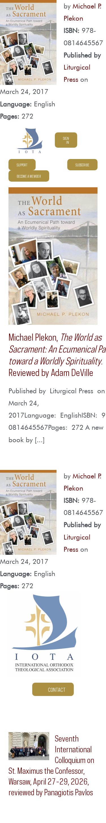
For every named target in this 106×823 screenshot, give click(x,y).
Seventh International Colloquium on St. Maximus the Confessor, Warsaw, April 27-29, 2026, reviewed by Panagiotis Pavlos (51, 764)
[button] (95, 176)
